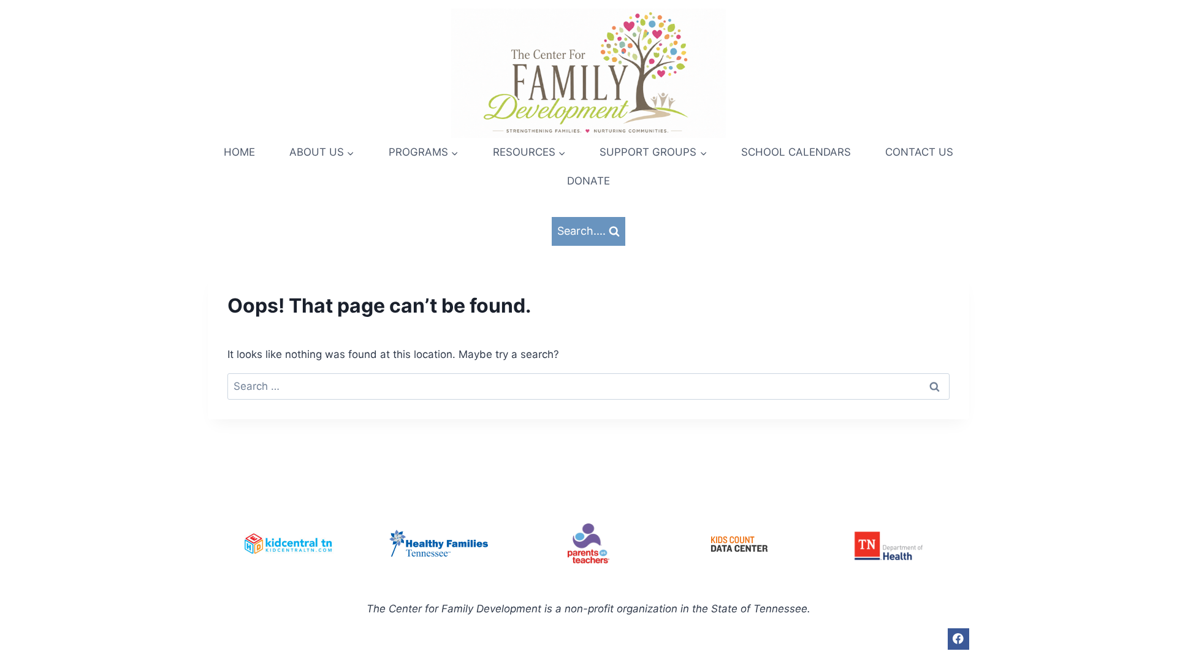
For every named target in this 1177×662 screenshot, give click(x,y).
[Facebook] (958, 639)
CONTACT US (919, 152)
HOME (239, 152)
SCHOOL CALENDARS (796, 152)
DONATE (588, 181)
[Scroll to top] (1158, 618)
